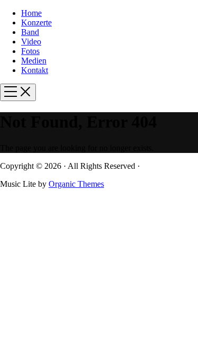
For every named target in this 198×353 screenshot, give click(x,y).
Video (31, 41)
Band (30, 32)
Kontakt (34, 70)
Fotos (30, 51)
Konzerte (36, 22)
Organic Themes (76, 183)
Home (31, 12)
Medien (33, 60)
